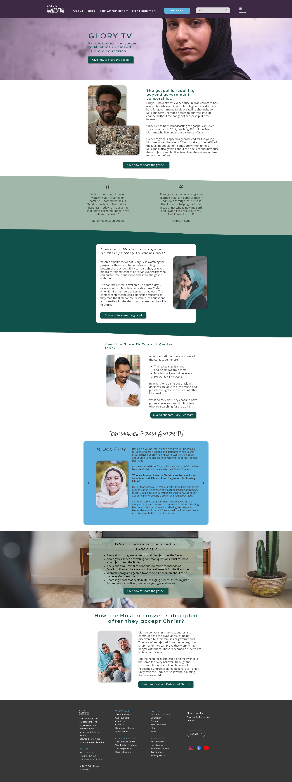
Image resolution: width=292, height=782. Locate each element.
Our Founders (122, 717)
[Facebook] (199, 748)
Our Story (120, 721)
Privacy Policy (158, 755)
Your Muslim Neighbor (126, 745)
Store (242, 12)
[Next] (203, 483)
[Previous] (88, 483)
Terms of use (157, 752)
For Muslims (157, 745)
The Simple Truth (123, 748)
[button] (240, 8)
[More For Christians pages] (127, 11)
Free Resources (159, 724)
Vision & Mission (123, 714)
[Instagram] (191, 748)
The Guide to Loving (125, 741)
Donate (154, 721)
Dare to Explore (123, 752)
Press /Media (122, 731)
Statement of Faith (160, 748)
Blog (153, 728)
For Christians (157, 741)
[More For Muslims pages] (155, 11)
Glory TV (119, 724)
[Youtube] (206, 748)
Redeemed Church (124, 728)
